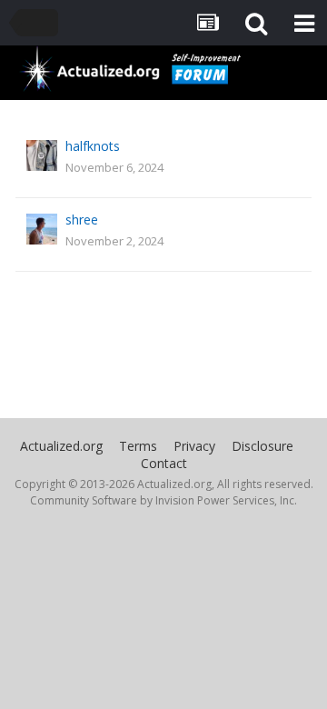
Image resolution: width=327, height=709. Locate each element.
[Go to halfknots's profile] (41, 155)
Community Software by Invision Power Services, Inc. (163, 500)
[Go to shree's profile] (41, 229)
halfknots (92, 146)
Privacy (194, 445)
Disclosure (262, 445)
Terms (138, 445)
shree (81, 219)
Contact (164, 463)
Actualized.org (61, 445)
